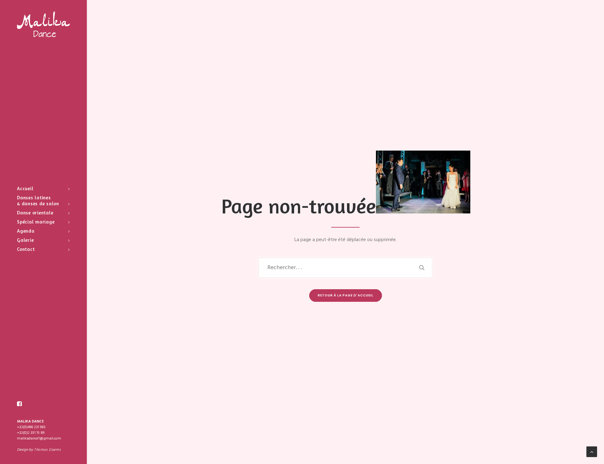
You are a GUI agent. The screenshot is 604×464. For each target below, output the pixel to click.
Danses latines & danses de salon (38, 201)
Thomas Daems (47, 450)
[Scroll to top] (591, 452)
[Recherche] (346, 268)
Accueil (25, 188)
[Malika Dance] (43, 24)
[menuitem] (43, 188)
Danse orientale (35, 213)
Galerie (25, 240)
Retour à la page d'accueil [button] (345, 295)
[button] (19, 403)
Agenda (26, 231)
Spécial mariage (35, 222)
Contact (26, 249)
